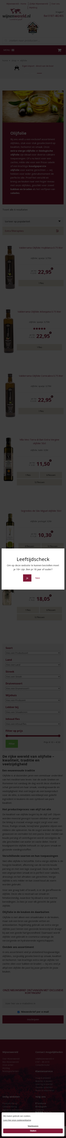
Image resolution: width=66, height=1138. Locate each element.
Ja (27, 577)
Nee (37, 577)
